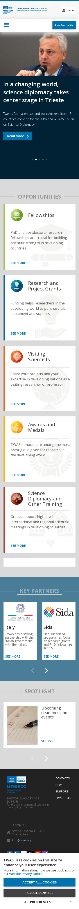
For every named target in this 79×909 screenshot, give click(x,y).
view (17, 215)
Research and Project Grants (44, 285)
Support (62, 791)
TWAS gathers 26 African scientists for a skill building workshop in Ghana (17, 138)
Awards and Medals (41, 427)
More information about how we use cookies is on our (39, 872)
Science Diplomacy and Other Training (45, 498)
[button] (46, 670)
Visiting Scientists (39, 356)
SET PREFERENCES (37, 902)
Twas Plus (63, 798)
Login (70, 10)
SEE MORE (18, 263)
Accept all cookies (39, 882)
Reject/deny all (39, 893)
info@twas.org (21, 840)
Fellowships (41, 215)
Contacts (63, 778)
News (59, 785)
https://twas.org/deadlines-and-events (39, 725)
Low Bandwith (64, 25)
